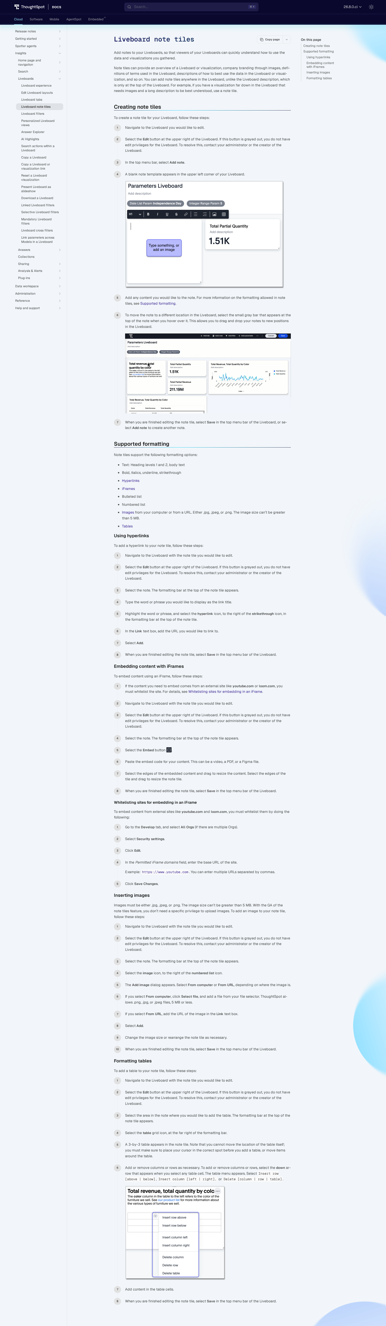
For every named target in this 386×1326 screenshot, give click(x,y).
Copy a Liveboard (33, 157)
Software (36, 19)
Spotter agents (25, 46)
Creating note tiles (316, 46)
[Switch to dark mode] (371, 6)
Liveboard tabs (31, 100)
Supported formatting (318, 51)
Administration (25, 293)
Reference (22, 301)
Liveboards (26, 79)
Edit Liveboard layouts (37, 93)
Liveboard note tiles (36, 107)
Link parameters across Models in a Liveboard (37, 239)
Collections (26, 257)
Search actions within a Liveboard (38, 148)
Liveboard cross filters (37, 230)
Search (23, 71)
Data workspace (27, 286)
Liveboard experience (36, 85)
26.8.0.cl (351, 6)
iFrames (128, 488)
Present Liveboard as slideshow (36, 189)
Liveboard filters (32, 114)
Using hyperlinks (318, 57)
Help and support (27, 308)
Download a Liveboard (37, 198)
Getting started (26, 39)
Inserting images (318, 72)
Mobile (54, 19)
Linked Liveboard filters (37, 205)
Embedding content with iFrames (320, 65)
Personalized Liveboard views (38, 123)
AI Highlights (30, 139)
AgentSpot (73, 19)
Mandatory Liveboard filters (36, 221)
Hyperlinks (130, 480)
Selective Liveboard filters (40, 212)
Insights (20, 53)
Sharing (23, 264)
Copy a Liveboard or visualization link (35, 166)
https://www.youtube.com (165, 872)
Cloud (18, 19)
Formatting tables (319, 78)
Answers (24, 250)
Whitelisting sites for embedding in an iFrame (225, 691)
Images (128, 512)
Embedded (95, 19)
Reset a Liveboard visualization (34, 177)
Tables (127, 526)
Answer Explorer (32, 132)
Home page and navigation (29, 62)
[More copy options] (287, 39)
